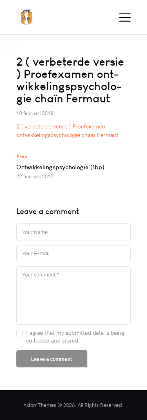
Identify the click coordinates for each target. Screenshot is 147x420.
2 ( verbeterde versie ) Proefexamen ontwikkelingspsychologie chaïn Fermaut (67, 130)
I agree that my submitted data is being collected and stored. (75, 337)
